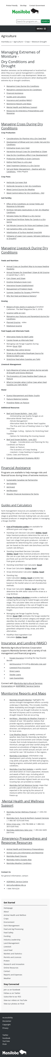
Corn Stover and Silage (16, 278)
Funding (7, 936)
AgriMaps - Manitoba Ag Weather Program (27, 718)
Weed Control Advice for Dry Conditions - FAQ (25, 193)
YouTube (6, 1041)
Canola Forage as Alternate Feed (20, 340)
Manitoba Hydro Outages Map (19, 859)
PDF (19, 346)
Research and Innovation (14, 964)
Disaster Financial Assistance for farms (23, 494)
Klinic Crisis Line (14, 824)
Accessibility (7, 1017)
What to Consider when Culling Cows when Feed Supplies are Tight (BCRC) (27, 383)
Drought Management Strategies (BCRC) (23, 458)
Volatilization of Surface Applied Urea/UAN (24, 232)
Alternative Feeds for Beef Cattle (20, 337)
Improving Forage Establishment (20, 285)
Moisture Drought (39, 42)
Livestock (7, 946)
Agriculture (18, 42)
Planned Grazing (14, 322)
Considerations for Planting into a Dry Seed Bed (26, 138)
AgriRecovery (12, 490)
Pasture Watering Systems (17, 399)
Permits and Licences (12, 957)
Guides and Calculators (16, 97)
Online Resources (11, 968)
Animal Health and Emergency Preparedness (25, 849)
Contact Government (37, 5)
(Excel (15, 346)
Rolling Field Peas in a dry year (19, 162)
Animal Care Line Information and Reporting (25, 852)
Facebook (6, 1038)
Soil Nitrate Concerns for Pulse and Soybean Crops (28, 225)
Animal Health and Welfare (15, 915)
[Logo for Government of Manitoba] (25, 12)
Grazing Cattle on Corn (16, 313)
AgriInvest (11, 487)
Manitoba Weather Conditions (19, 863)
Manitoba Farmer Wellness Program (21, 812)
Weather (7, 978)
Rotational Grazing (14, 326)
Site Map (23, 5)
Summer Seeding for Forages (19, 292)
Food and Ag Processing (13, 929)
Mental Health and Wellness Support (22, 107)
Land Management (11, 943)
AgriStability (12, 483)
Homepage (8, 908)
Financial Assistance (15, 93)
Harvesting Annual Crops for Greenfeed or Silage (27, 151)
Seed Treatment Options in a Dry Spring (23, 165)
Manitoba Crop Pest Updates (21, 769)
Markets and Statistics (13, 953)
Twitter (5, 1035)
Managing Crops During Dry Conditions (23, 86)
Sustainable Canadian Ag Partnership (22, 480)
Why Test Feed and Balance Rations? (22, 296)
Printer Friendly (12, 5)
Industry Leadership (12, 939)
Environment (9, 922)
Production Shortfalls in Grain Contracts (23, 158)
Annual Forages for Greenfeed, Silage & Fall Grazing (28, 272)
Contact (7, 971)
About (6, 911)
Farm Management (11, 925)
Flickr (4, 1044)
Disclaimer (6, 1021)
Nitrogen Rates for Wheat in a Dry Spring (23, 216)
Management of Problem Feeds (19, 289)
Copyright (6, 1024)
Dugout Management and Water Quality (23, 395)
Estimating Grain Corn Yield (18, 148)
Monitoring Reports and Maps (19, 104)
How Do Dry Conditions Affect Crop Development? (27, 155)
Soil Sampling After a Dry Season (20, 229)
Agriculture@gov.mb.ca (16, 885)
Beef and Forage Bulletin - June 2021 (22, 439)
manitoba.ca (6, 42)
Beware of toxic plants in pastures (21, 307)
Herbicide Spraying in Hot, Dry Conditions (24, 186)
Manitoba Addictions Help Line (20, 830)
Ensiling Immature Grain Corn (19, 282)
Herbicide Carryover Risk (17, 182)
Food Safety (8, 932)
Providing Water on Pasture (18, 402)
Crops (27, 42)
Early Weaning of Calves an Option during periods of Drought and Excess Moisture (27, 371)
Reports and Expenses (13, 974)
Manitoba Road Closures (17, 856)
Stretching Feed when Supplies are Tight (23, 359)
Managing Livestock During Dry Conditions (24, 89)
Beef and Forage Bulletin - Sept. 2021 (22, 413)
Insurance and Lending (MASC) (19, 100)
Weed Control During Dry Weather (21, 189)
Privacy (5, 1028)
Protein (7, 961)
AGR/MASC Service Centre (28, 686)
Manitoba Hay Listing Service (18, 350)
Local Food (8, 950)
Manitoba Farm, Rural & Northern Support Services (28, 818)
